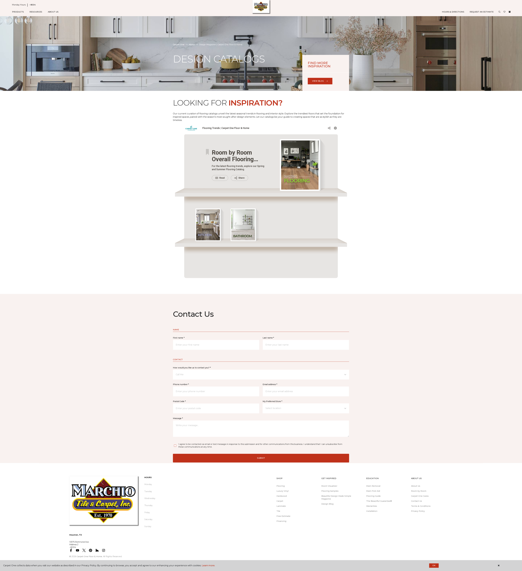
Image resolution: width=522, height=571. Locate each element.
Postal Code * (179, 401)
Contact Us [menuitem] (416, 501)
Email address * (270, 384)
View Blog (318, 81)
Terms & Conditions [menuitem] (421, 506)
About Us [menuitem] (415, 486)
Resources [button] (35, 12)
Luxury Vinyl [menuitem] (282, 491)
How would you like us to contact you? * (192, 368)
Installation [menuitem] (371, 511)
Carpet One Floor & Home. (89, 556)
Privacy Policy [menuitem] (418, 511)
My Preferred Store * (272, 401)
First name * (178, 338)
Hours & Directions (453, 12)
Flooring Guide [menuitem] (373, 496)
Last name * (268, 338)
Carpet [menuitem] (279, 501)
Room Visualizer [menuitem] (329, 486)
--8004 (32, 5)
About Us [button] (53, 12)
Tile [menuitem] (278, 511)
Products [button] (18, 12)
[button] (499, 12)
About (192, 44)
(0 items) (510, 12)
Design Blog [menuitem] (327, 504)
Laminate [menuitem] (281, 506)
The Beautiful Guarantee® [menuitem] (379, 501)
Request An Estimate (482, 12)
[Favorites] (504, 12)
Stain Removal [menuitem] (373, 486)
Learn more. (208, 565)
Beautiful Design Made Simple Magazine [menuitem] (336, 497)
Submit (261, 458)
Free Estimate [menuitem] (283, 516)
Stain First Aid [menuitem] (373, 491)
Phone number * (181, 384)
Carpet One (178, 44)
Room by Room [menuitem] (418, 491)
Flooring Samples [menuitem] (329, 491)
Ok (433, 565)
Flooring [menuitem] (280, 486)
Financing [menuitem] (281, 521)
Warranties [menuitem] (371, 506)
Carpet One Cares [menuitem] (420, 496)
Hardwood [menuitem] (281, 496)
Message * (178, 418)
